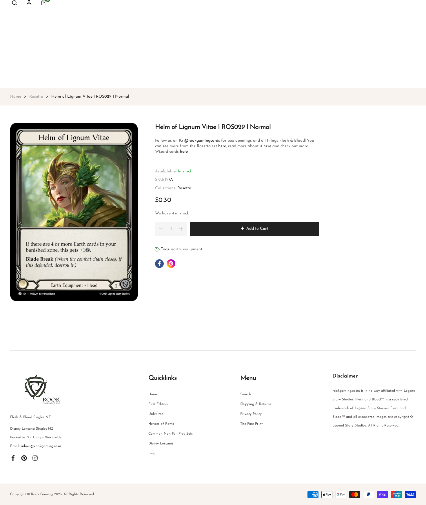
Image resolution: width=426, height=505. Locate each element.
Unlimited (155, 414)
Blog (151, 453)
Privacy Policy (251, 414)
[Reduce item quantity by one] (160, 229)
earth (176, 249)
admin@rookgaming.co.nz (41, 446)
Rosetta (184, 188)
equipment (192, 249)
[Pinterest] (24, 458)
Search (245, 394)
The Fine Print (251, 424)
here (221, 146)
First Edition (158, 404)
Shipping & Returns (255, 404)
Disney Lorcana (160, 443)
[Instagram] (35, 458)
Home (153, 394)
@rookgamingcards (201, 140)
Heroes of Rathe (161, 424)
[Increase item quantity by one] (181, 229)
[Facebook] (13, 458)
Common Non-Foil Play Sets (170, 433)
